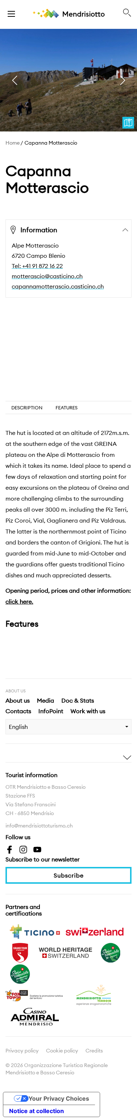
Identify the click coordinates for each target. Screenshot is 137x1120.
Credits (94, 1050)
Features (66, 407)
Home (12, 142)
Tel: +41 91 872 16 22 (37, 266)
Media (45, 700)
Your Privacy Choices (58, 1098)
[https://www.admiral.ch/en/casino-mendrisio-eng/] (34, 1016)
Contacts (18, 711)
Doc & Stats (77, 700)
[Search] (127, 13)
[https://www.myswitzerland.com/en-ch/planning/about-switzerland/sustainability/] (110, 952)
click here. (19, 601)
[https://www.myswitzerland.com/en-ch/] (94, 930)
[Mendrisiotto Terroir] (94, 994)
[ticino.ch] (34, 930)
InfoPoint (50, 711)
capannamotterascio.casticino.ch (58, 286)
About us (17, 700)
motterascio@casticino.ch (47, 276)
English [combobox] (18, 726)
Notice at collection (36, 1111)
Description (26, 407)
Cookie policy (62, 1050)
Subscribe (69, 875)
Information (38, 230)
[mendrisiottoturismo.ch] (11, 13)
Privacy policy (22, 1050)
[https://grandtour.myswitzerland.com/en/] (20, 952)
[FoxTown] (34, 994)
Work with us (88, 711)
